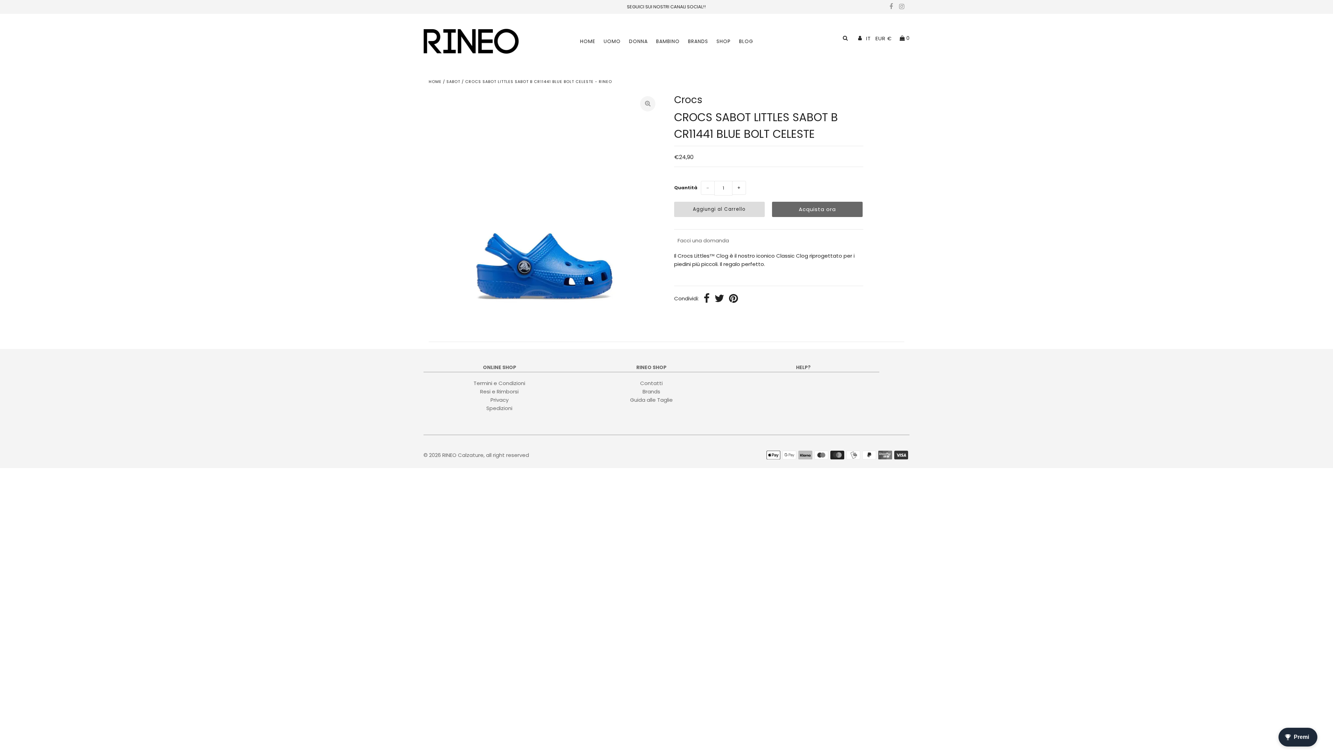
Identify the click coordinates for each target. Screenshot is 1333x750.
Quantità (685, 187)
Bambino (668, 41)
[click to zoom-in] (647, 103)
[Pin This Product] (733, 299)
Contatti (651, 383)
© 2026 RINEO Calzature (454, 455)
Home (587, 41)
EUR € (883, 38)
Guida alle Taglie (651, 399)
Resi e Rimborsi (499, 391)
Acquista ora (817, 209)
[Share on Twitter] (719, 299)
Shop (723, 41)
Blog (746, 41)
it (868, 38)
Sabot (453, 81)
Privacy (500, 399)
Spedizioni (499, 408)
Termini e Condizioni (499, 383)
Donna (638, 41)
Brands (698, 41)
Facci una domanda (703, 240)
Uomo (612, 41)
